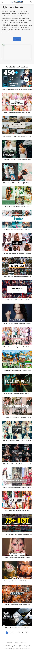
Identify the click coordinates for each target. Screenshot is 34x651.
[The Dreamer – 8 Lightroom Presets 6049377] (17, 125)
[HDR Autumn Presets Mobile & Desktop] (17, 594)
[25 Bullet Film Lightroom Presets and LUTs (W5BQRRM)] (17, 383)
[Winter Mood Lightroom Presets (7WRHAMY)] (17, 172)
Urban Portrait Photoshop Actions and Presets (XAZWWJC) (17, 464)
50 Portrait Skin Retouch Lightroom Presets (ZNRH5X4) (17, 323)
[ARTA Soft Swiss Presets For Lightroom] (17, 617)
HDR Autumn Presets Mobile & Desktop (17, 604)
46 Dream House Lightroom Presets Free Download (17, 370)
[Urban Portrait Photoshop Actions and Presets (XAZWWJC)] (17, 453)
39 (19, 632)
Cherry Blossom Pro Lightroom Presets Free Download (17, 347)
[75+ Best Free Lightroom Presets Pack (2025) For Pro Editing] (17, 523)
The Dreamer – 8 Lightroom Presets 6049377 (17, 136)
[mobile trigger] (3, 1)
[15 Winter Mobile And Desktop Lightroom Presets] (17, 219)
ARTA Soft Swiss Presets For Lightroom (17, 627)
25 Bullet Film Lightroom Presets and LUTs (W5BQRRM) (17, 394)
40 (22, 632)
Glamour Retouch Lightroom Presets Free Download (17, 558)
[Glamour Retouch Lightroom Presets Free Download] (17, 547)
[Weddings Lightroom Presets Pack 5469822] (17, 149)
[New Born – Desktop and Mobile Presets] (17, 570)
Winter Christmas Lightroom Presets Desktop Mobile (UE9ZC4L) (17, 487)
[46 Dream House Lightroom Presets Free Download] (17, 359)
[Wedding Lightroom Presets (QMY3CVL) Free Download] (17, 430)
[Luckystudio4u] (17, 2)
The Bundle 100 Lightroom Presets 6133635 (17, 276)
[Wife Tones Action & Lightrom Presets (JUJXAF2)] (17, 195)
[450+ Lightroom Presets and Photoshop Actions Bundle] (17, 78)
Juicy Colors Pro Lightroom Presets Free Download (17, 511)
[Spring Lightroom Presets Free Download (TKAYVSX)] (17, 102)
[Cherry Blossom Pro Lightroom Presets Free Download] (17, 336)
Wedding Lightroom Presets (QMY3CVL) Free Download (17, 440)
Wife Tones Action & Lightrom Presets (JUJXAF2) (17, 206)
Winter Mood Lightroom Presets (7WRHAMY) (17, 183)
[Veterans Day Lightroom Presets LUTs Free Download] (17, 406)
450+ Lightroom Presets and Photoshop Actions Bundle (17, 89)
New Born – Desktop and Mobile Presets (17, 581)
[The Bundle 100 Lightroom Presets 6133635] (17, 266)
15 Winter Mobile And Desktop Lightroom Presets (17, 230)
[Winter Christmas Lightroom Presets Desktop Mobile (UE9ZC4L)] (17, 476)
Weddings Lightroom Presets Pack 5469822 (17, 159)
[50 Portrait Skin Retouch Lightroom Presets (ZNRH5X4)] (17, 313)
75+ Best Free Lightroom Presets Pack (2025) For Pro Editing (17, 534)
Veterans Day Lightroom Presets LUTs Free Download (17, 417)
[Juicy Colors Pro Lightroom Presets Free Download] (17, 500)
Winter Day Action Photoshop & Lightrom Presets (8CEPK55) (17, 253)
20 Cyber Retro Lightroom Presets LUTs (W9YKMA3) (17, 300)
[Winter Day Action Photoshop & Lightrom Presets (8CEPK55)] (17, 242)
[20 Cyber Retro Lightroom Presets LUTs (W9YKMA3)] (17, 289)
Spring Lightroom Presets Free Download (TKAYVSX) (17, 113)
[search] (31, 2)
